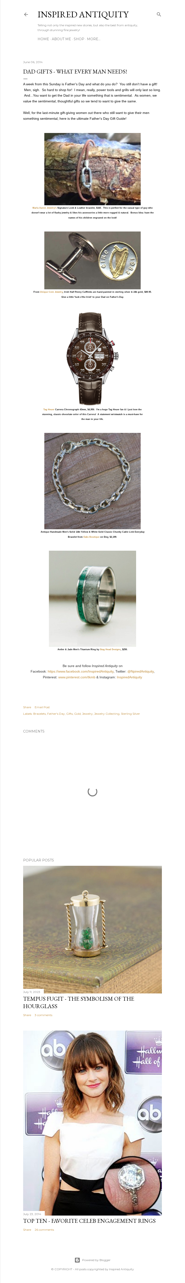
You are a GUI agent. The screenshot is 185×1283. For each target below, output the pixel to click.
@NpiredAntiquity (140, 671)
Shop (79, 39)
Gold (77, 713)
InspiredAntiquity (129, 677)
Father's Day (56, 713)
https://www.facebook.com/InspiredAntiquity (80, 671)
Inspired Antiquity (83, 14)
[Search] (159, 13)
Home (43, 39)
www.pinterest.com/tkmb (76, 677)
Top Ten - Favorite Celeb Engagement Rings (89, 1220)
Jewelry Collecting (106, 713)
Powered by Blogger (96, 1260)
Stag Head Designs (110, 649)
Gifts (69, 713)
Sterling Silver (130, 713)
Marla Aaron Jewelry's (45, 208)
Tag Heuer (48, 409)
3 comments (43, 1015)
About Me (61, 39)
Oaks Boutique (91, 537)
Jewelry (87, 713)
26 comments (44, 1229)
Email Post (42, 707)
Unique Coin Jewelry (51, 292)
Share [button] (27, 707)
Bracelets (39, 713)
